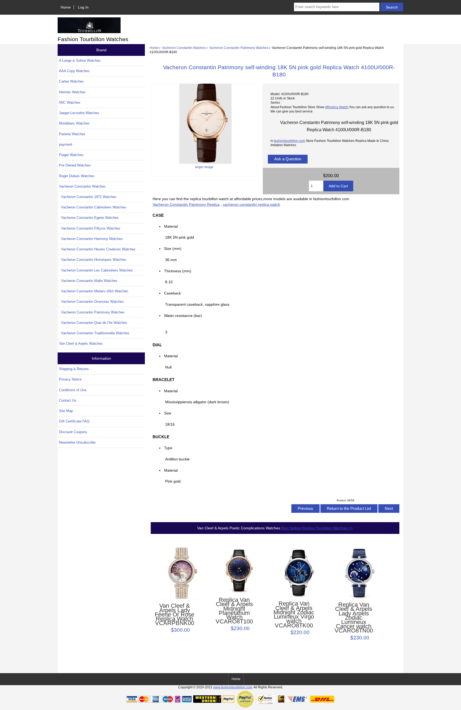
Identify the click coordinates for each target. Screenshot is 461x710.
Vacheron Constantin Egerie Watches (89, 218)
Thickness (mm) (177, 271)
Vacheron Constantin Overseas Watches (91, 302)
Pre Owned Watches (75, 165)
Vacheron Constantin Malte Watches (88, 281)
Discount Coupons (73, 432)
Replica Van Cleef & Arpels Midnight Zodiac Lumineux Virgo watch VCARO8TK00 (293, 614)
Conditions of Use (72, 390)
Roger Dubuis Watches (76, 176)
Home (66, 7)
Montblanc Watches (74, 123)
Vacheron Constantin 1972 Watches (87, 197)
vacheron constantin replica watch (251, 204)
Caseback (172, 293)
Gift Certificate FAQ (74, 421)
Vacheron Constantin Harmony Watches (91, 239)
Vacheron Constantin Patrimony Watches (238, 47)
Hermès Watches (72, 92)
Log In (83, 7)
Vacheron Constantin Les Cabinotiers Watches (96, 270)
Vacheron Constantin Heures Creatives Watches (97, 249)
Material (171, 226)
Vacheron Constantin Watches (184, 47)
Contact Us (67, 400)
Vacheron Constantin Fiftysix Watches (89, 228)
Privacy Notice (70, 379)
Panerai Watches (72, 134)
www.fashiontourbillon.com (232, 687)
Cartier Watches (71, 81)
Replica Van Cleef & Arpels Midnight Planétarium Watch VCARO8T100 (234, 611)
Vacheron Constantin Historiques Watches (92, 260)
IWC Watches (69, 102)
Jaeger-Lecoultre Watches (79, 113)
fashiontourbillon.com (289, 140)
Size (167, 413)
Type (168, 448)
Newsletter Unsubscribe (77, 442)
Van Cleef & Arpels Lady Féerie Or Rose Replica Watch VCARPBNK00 (174, 614)
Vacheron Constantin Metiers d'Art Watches (93, 291)
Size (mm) (172, 248)
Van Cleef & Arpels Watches (81, 344)
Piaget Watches (71, 155)
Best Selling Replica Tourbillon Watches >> (316, 528)
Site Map (66, 411)
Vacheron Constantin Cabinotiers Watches (92, 207)
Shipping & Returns (74, 369)
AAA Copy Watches (74, 71)
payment (65, 144)
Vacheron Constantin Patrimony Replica (186, 204)
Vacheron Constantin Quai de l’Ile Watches (93, 323)
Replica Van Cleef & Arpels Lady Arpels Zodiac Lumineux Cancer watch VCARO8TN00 (354, 618)
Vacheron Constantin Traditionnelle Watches (94, 333)
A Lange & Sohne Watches (80, 61)
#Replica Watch (336, 107)
